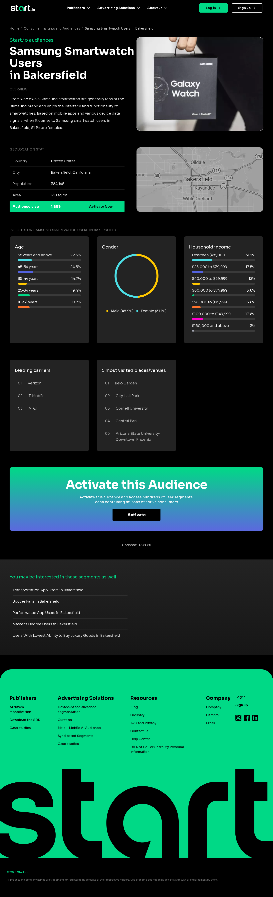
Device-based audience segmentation (77, 709)
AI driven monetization (20, 709)
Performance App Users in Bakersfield (46, 613)
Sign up (244, 8)
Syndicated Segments (76, 736)
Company (213, 707)
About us (154, 8)
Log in (211, 8)
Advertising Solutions (116, 8)
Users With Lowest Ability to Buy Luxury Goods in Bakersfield (66, 635)
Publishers (76, 8)
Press (210, 723)
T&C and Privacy (143, 723)
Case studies (20, 728)
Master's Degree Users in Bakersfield (45, 624)
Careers (212, 715)
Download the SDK (25, 720)
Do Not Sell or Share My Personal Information (157, 749)
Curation (65, 720)
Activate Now (101, 206)
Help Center (140, 739)
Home (14, 28)
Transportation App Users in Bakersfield (48, 590)
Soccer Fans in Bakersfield (36, 601)
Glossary (137, 715)
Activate (137, 514)
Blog (134, 707)
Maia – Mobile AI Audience (79, 728)
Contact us (139, 731)
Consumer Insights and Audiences (52, 28)
